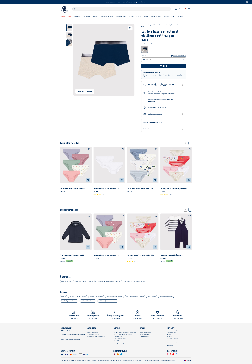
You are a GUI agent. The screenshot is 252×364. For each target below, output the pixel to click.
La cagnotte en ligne (119, 343)
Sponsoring (170, 345)
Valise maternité (145, 334)
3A (65, 188)
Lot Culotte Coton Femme (135, 296)
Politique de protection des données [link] (109, 360)
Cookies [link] (94, 360)
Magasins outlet (171, 332)
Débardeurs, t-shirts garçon (84, 281)
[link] (176, 9)
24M (182, 255)
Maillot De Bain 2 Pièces (77, 296)
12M (170, 255)
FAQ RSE (169, 334)
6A (77, 188)
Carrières (169, 336)
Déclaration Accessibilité (167, 360)
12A (89, 188)
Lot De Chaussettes (96, 296)
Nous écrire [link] (67, 331)
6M (163, 255)
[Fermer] (247, 2)
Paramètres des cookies (151, 360)
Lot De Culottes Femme (114, 296)
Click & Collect (118, 341)
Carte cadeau (118, 336)
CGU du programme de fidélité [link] (123, 334)
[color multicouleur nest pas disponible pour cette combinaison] (144, 49)
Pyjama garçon (66, 281)
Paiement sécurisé (92, 332)
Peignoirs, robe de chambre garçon (108, 281)
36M (189, 255)
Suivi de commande (93, 334)
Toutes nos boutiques (173, 330)
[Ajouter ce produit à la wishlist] (130, 28)
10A (85, 188)
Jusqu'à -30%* (66, 16)
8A (81, 188)
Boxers (63, 296)
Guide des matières (145, 332)
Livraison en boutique (120, 338)
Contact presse (171, 341)
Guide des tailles (179, 56)
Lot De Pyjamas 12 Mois (69, 301)
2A (61, 188)
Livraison (89, 330)
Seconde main (118, 330)
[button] (69, 27)
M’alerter (163, 66)
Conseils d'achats (145, 336)
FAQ (68, 360)
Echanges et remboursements (96, 336)
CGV (72, 360)
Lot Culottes (151, 296)
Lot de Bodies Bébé (166, 296)
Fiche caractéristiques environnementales (179, 343)
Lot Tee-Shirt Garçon (88, 301)
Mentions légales (80, 360)
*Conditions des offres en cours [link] (132, 360)
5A (73, 188)
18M (176, 255)
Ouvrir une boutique (172, 338)
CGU (88, 360)
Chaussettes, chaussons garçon (134, 281)
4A (69, 188)
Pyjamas (77, 16)
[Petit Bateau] (64, 9)
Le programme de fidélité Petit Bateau (125, 332)
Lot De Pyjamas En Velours (108, 301)
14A (123, 188)
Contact (63, 360)
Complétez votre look (85, 91)
